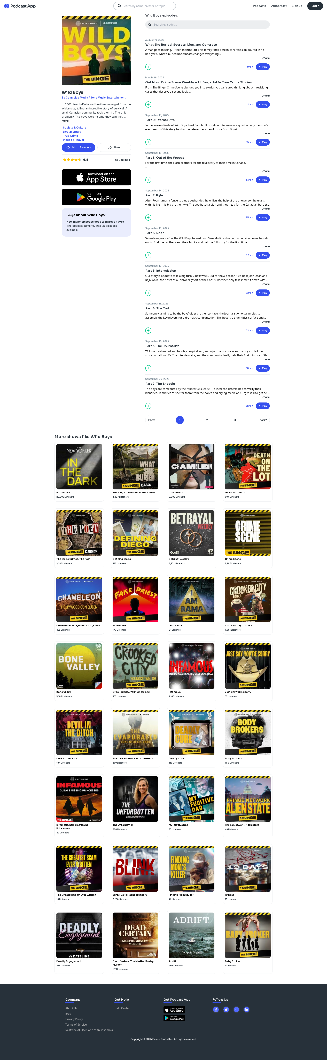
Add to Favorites (81, 147)
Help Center (122, 1008)
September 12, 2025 (157, 265)
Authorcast (279, 6)
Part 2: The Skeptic (160, 384)
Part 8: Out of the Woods (164, 158)
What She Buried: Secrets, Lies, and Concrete (181, 45)
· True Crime (70, 135)
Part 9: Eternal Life (160, 120)
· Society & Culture (74, 127)
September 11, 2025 (156, 303)
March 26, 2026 (154, 77)
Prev (151, 420)
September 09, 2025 (157, 378)
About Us (71, 1008)
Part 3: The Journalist (162, 346)
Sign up (297, 6)
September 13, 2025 (157, 228)
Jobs (68, 1014)
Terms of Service (76, 1024)
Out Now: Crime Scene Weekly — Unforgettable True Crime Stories (198, 82)
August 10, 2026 (154, 39)
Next (263, 420)
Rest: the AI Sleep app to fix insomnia (89, 1030)
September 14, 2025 (157, 190)
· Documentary (71, 131)
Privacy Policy (74, 1019)
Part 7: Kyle (154, 195)
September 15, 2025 (157, 115)
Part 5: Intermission (160, 271)
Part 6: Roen (154, 233)
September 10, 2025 (157, 341)
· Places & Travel (73, 139)
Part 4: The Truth (158, 308)
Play (264, 66)
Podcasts (259, 6)
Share (117, 147)
